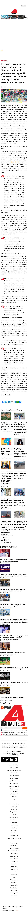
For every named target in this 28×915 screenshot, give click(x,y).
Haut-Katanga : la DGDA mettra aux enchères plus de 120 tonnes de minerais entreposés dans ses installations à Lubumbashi (7, 503)
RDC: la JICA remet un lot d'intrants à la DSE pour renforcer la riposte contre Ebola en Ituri (13, 590)
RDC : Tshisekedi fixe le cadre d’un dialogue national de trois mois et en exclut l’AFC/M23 (13, 560)
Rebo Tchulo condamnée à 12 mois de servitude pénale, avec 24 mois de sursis (12, 653)
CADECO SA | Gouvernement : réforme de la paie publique (19, 501)
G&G (17, 910)
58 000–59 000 (15, 162)
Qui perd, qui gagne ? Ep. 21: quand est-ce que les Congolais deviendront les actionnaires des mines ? (7, 452)
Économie (4, 60)
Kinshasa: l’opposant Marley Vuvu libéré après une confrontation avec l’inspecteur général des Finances (14, 575)
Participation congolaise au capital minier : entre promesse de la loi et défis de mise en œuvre (7, 426)
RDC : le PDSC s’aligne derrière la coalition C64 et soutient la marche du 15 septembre (12, 605)
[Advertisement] (14, 34)
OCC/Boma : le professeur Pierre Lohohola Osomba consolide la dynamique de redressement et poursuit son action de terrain (20, 453)
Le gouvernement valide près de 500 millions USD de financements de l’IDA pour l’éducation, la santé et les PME (20, 524)
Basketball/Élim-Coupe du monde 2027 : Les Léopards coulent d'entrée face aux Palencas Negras (14, 668)
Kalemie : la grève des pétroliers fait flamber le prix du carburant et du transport (20, 474)
